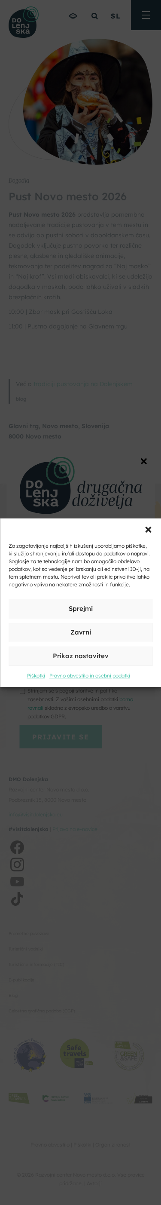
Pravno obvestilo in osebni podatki (89, 675)
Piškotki (36, 675)
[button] (148, 529)
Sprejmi (81, 608)
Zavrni (80, 632)
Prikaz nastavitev (81, 656)
